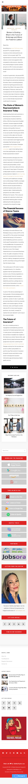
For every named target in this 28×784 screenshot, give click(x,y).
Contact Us (4, 663)
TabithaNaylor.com (20, 610)
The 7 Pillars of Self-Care (14, 415)
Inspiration (10, 28)
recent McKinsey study (16, 48)
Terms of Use (20, 771)
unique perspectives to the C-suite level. (13, 344)
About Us (4, 656)
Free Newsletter (5, 658)
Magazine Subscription (7, 661)
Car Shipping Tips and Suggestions (14, 395)
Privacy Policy (13, 771)
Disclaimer (7, 771)
